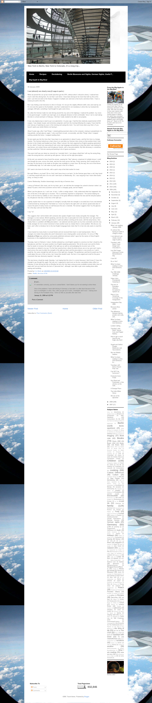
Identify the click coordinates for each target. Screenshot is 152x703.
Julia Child (121, 548)
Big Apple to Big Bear (38, 80)
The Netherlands (114, 625)
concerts (109, 468)
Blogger (86, 696)
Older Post (97, 309)
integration (118, 542)
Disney (109, 487)
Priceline (109, 593)
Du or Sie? (114, 261)
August (113, 203)
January (114, 223)
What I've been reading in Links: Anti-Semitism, (117, 321)
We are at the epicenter (115, 396)
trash (108, 634)
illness (109, 542)
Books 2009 (116, 441)
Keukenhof (112, 550)
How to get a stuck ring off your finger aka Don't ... (117, 339)
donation (118, 487)
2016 (111, 170)
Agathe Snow (110, 414)
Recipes (43, 74)
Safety (115, 602)
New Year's (120, 575)
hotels (120, 535)
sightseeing (117, 608)
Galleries (112, 515)
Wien (112, 656)
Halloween (110, 530)
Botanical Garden (112, 450)
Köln (121, 551)
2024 (111, 161)
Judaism (110, 548)
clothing (109, 466)
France (109, 513)
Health (35, 273)
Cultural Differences (115, 473)
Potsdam (113, 589)
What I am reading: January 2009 (117, 226)
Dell (120, 480)
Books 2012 (119, 445)
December (114, 192)
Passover (109, 582)
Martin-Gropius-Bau (116, 560)
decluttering (111, 480)
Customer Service (111, 476)
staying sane (111, 615)
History (118, 533)
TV (119, 637)
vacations (120, 640)
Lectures (109, 555)
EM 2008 (119, 497)
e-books (117, 490)
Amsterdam (110, 415)
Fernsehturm (119, 508)
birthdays (110, 433)
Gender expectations (114, 518)
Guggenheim (111, 528)
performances (118, 582)
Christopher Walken (112, 463)
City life (118, 464)
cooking (114, 470)
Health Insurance (112, 532)
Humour (118, 539)
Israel (115, 544)
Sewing (119, 606)
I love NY (114, 258)
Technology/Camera (113, 621)
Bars (121, 420)
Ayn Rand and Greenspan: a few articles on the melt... (117, 383)
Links (112, 556)
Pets (108, 584)
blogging (110, 436)
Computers (118, 466)
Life (123, 555)
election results (113, 494)
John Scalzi (117, 546)
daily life (121, 476)
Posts (34, 687)
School (121, 602)
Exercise (118, 503)
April (113, 214)
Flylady (109, 511)
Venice (113, 642)
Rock (120, 601)
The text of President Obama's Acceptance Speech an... (116, 288)
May (113, 212)
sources (116, 611)
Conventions (120, 468)
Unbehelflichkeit (112, 639)
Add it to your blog (118, 148)
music (119, 572)
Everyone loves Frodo (116, 377)
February (114, 220)
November (114, 195)
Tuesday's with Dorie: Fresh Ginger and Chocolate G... (116, 245)
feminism (110, 508)
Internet (109, 544)
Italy (121, 544)
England (109, 499)
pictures (118, 585)
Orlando (109, 580)
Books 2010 (111, 443)
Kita (108, 551)
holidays (110, 535)
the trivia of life (42, 273)
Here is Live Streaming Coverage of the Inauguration (117, 297)
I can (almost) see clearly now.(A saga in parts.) (116, 237)
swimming (115, 616)
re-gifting (111, 595)
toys (120, 632)
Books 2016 (117, 448)
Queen (116, 593)
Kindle (120, 550)
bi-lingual (115, 430)
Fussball (121, 513)
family (110, 505)
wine (122, 656)
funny (114, 513)
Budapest (118, 451)
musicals (109, 574)
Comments (36, 690)
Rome (108, 602)
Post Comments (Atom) (44, 313)
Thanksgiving (110, 623)
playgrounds (110, 587)
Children (111, 460)
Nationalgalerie (118, 574)
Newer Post (33, 309)
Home (31, 74)
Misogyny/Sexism (112, 565)
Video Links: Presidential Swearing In (115, 280)
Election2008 (112, 496)
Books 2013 (114, 446)
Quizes (122, 593)
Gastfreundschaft (112, 517)
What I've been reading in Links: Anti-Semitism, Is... (117, 266)
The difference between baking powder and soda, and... (117, 314)
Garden (119, 515)
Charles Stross (117, 457)
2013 (111, 178)
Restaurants (113, 601)
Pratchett (120, 589)
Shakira (109, 608)
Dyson (108, 490)
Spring (119, 613)
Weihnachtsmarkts (112, 648)
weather (110, 646)
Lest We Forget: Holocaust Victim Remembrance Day (117, 253)
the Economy (120, 623)
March (113, 217)
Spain (111, 613)
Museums (110, 572)
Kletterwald (115, 551)
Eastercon (109, 492)
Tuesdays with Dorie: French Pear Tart (116, 366)
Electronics (110, 497)
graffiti (109, 526)
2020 (111, 167)
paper (119, 580)
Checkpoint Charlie (113, 458)
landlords (119, 553)
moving (111, 570)
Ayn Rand (109, 420)
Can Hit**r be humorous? (115, 372)
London (119, 557)
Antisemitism (111, 419)
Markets (115, 558)
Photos (115, 584)
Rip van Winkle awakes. (115, 353)
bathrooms (110, 423)
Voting (120, 644)
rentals (122, 599)
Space (122, 611)
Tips (116, 632)
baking (116, 420)
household (118, 537)
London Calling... (116, 326)
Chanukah (110, 455)
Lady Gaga (110, 553)
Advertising (117, 412)
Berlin (121, 423)
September (115, 200)
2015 (111, 173)
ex (115, 501)
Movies (121, 569)
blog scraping (118, 433)
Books (120, 438)
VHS (108, 644)
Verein (119, 642)
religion (115, 599)
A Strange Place (116, 388)
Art (119, 419)
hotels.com (110, 537)
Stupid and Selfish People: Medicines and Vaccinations (117, 347)
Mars (122, 558)
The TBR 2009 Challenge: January (115, 273)
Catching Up (110, 453)
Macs (108, 558)
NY (121, 577)
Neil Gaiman (111, 575)
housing (109, 539)
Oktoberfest (110, 579)
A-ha (108, 412)
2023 (111, 164)
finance (109, 509)
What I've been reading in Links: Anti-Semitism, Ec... (117, 359)
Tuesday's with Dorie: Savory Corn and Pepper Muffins (117, 331)
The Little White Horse (116, 392)
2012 (111, 181)
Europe (109, 501)
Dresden (119, 488)
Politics (121, 587)
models (114, 568)
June (113, 209)
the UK (116, 630)
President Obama (113, 591)
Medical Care (111, 562)
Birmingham (119, 431)
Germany (112, 524)
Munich (119, 570)
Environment (118, 499)
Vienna (114, 644)
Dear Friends (115, 478)
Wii (117, 656)
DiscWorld (118, 485)
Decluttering (57, 74)
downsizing (110, 488)
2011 (111, 184)
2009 (111, 189)
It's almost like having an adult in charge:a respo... (117, 231)
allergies (119, 414)
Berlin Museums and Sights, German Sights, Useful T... (90, 74)
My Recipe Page (112, 154)
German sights (113, 522)
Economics (118, 492)
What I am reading (115, 651)
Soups (109, 611)
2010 (111, 187)
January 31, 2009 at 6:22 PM (43, 295)
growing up (117, 526)
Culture (115, 475)
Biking (122, 430)
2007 (111, 404)
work (110, 657)
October (114, 197)
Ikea (120, 541)
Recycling (114, 597)
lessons (117, 555)
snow (119, 609)
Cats (119, 453)
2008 (111, 402)
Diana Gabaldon (112, 482)
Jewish (109, 546)
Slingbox (109, 609)
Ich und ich (111, 541)
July (112, 206)
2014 (111, 175)
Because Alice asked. (115, 308)
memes (121, 562)
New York (113, 577)
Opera (119, 579)
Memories (116, 563)
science (113, 604)
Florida (118, 509)
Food (117, 511)
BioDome (111, 431)
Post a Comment (37, 299)
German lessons (113, 520)
